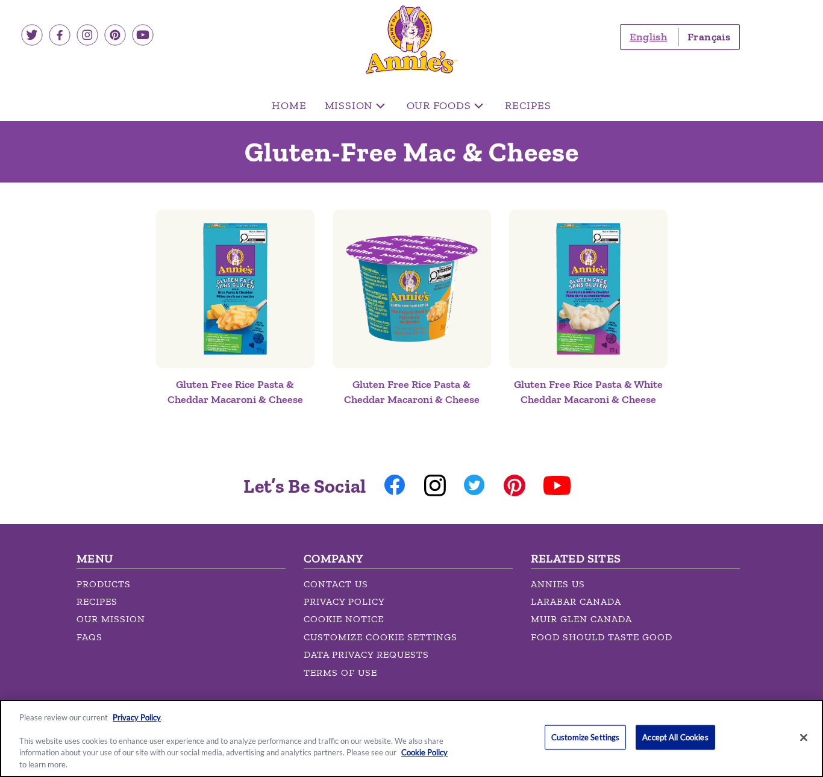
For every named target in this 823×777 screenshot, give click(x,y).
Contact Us (336, 584)
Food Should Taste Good (601, 637)
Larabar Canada (576, 601)
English (648, 36)
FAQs (89, 637)
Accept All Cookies (675, 737)
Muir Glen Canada (581, 619)
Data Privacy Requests (366, 654)
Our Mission (111, 619)
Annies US (558, 584)
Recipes (528, 105)
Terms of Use (340, 672)
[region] (411, 738)
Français (708, 36)
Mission (349, 105)
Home (289, 105)
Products (104, 584)
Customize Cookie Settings (380, 637)
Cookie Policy (424, 753)
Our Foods (439, 105)
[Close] (803, 738)
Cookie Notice (344, 619)
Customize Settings (585, 737)
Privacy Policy (344, 601)
